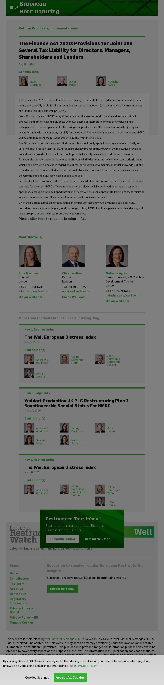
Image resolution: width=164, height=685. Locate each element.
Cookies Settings (37, 677)
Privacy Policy (87, 666)
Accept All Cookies (70, 677)
